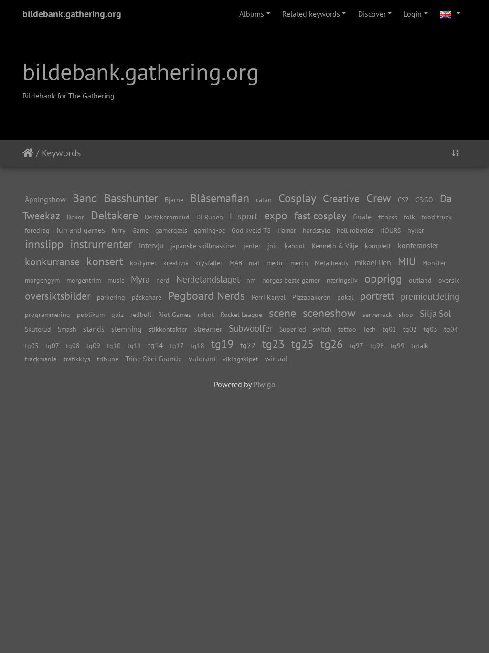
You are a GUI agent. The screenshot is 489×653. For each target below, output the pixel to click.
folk (409, 216)
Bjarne (174, 199)
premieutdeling (430, 296)
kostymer (143, 262)
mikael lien (373, 262)
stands (94, 329)
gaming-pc (209, 230)
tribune (107, 358)
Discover (372, 14)
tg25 (302, 344)
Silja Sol (435, 313)
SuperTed (292, 329)
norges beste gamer (291, 279)
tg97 (356, 345)
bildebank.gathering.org (71, 14)
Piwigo (264, 384)
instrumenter (101, 244)
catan (264, 199)
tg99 (397, 345)
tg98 (377, 345)
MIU (406, 261)
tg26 (331, 344)
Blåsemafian (219, 198)
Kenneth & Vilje (335, 245)
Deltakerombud (167, 216)
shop (406, 314)
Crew (378, 198)
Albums (251, 14)
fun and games (80, 230)
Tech (369, 329)
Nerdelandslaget (208, 279)
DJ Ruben (209, 216)
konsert (104, 261)
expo (275, 215)
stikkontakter (168, 329)
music (115, 279)
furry (119, 230)
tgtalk (419, 345)
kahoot (295, 245)
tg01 (389, 329)
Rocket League (241, 314)
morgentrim (83, 279)
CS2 (403, 199)
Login (413, 14)
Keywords (61, 153)
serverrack (377, 314)
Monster (434, 262)
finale (362, 216)
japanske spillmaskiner (203, 245)
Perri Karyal (269, 297)
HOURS (390, 230)
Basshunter (131, 198)
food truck (437, 216)
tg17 (177, 345)
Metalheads (331, 262)
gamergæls (171, 230)
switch (322, 329)
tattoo (347, 329)
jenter (252, 245)
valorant (202, 358)
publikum (91, 314)
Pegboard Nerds (206, 295)
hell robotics (355, 230)
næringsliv (342, 279)
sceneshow (329, 312)
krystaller (209, 262)
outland (420, 279)
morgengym (42, 279)
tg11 (134, 345)
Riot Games (174, 314)
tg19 (222, 344)
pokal (345, 297)
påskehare (146, 297)
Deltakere (114, 215)
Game (140, 230)
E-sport (243, 216)
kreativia (176, 262)
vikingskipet (240, 358)
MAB (235, 262)
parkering (111, 297)
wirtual (276, 358)
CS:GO (424, 199)
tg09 (93, 345)
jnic (272, 245)
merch (299, 262)
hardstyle (316, 230)
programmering (47, 314)
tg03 (430, 329)
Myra (140, 279)
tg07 (52, 345)
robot (206, 314)
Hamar (286, 230)
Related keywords (311, 14)
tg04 (451, 329)
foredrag (37, 230)
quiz (117, 314)
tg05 (32, 345)
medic (275, 262)
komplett (378, 245)
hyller (415, 230)
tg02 (410, 329)
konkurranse (52, 261)
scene (282, 312)
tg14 (155, 345)
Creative (341, 198)
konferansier (418, 245)
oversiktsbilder (57, 296)
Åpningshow (45, 199)
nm (250, 279)
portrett (377, 296)
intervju (151, 245)
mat (254, 262)
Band (85, 198)
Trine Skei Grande (153, 358)
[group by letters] (456, 153)
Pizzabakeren (311, 297)
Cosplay (297, 198)
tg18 (197, 345)
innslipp (44, 244)
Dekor (75, 216)
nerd (163, 279)
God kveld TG (251, 230)
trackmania (41, 358)
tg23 (273, 344)
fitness (387, 216)
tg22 (247, 345)
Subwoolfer (251, 328)
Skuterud (38, 329)
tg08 (73, 345)
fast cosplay (320, 215)
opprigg (383, 278)
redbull (140, 314)
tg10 (114, 345)
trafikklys (77, 358)
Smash (67, 329)
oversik (448, 279)
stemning (126, 329)
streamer (208, 329)
